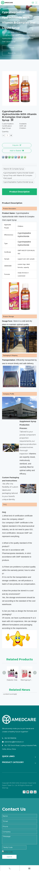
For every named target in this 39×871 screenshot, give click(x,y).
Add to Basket (16, 151)
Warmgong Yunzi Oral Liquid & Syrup (26, 680)
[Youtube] (35, 791)
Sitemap (5, 788)
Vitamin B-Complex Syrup (13, 169)
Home (11, 48)
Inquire (15, 145)
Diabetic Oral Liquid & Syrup (13, 680)
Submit (9, 857)
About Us (11, 53)
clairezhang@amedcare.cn (14, 742)
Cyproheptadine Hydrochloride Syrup (18, 182)
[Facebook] (24, 791)
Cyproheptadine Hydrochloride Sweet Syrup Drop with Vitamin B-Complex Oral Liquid (18, 175)
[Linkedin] (27, 791)
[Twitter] (31, 791)
